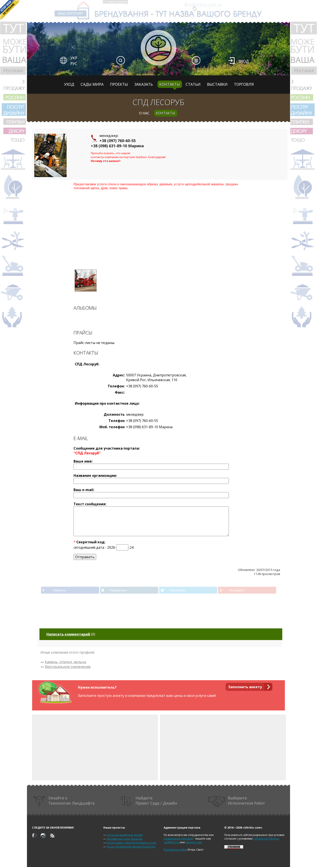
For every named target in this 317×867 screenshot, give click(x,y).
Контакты (169, 84)
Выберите (246, 800)
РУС (73, 63)
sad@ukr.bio (171, 842)
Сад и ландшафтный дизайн (125, 835)
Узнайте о (71, 800)
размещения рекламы (178, 838)
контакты (165, 113)
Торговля (244, 84)
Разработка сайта (175, 849)
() (70, 634)
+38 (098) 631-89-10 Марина (117, 145)
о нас (144, 113)
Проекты (119, 84)
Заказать (143, 84)
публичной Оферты (266, 838)
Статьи (193, 84)
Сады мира (92, 84)
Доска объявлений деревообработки (131, 846)
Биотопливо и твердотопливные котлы (131, 843)
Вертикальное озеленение (68, 666)
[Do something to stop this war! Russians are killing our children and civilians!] (9, 9)
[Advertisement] (160, 227)
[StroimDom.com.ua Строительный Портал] (233, 848)
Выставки (217, 84)
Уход (69, 84)
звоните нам (193, 842)
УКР (73, 57)
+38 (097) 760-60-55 (117, 140)
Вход (244, 61)
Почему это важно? (106, 161)
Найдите (156, 800)
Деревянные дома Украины (124, 839)
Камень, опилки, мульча (65, 661)
